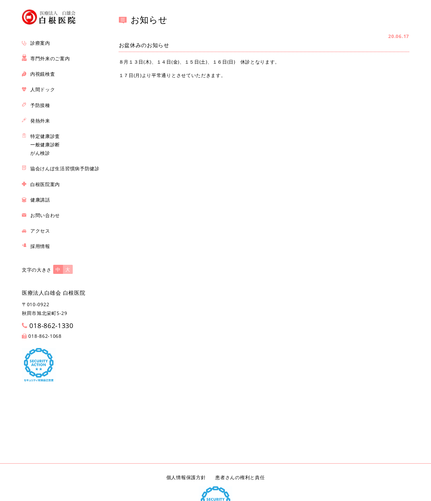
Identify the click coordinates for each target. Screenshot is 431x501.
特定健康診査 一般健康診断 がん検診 (45, 144)
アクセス (40, 230)
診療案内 (40, 43)
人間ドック (42, 89)
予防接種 (40, 105)
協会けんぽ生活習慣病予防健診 (65, 168)
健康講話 (40, 199)
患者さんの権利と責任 (240, 477)
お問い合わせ (45, 215)
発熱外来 (40, 120)
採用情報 (40, 246)
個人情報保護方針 (186, 477)
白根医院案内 (45, 184)
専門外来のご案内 (50, 58)
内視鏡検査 (42, 74)
